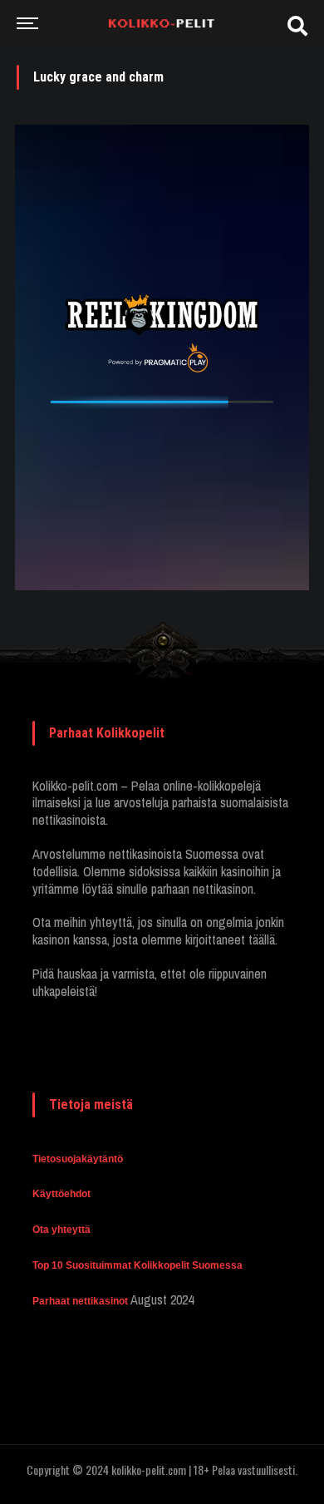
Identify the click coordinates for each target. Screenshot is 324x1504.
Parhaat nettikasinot (80, 1301)
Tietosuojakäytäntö (77, 1159)
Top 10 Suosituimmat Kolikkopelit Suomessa (137, 1265)
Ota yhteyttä (61, 1229)
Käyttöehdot (61, 1194)
